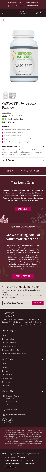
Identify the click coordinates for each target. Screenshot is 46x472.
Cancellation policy (12, 467)
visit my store (23, 276)
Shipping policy (27, 460)
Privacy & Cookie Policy (11, 350)
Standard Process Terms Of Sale (15, 353)
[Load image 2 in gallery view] (12, 95)
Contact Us (8, 375)
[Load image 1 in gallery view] (5, 95)
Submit (37, 303)
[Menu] (3, 12)
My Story (7, 364)
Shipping (4, 115)
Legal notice (29, 463)
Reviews (7, 382)
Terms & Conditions (10, 346)
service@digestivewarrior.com (17, 414)
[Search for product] (36, 12)
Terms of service (11, 460)
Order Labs (8, 378)
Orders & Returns (10, 339)
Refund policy (10, 457)
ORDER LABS (23, 209)
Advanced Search (10, 343)
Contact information (13, 463)
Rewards (7, 385)
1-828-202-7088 (32, 6)
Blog (5, 367)
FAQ (5, 335)
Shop (6, 371)
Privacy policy (23, 457)
